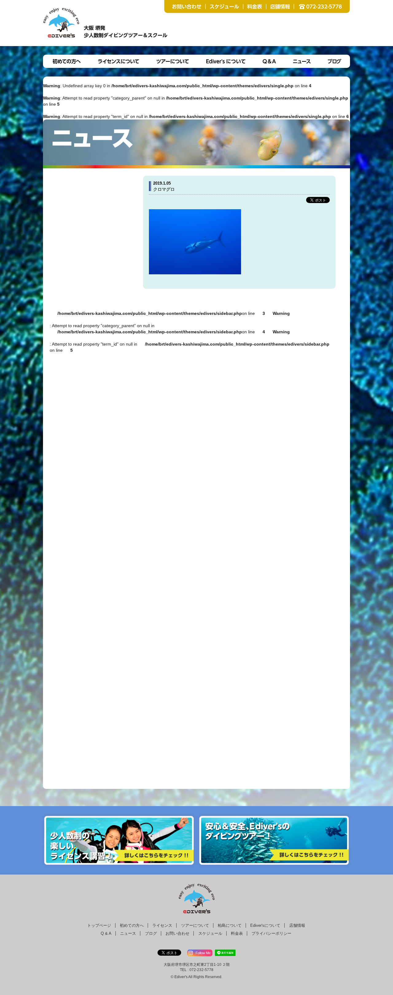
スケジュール (210, 933)
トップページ (99, 925)
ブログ (151, 933)
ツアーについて (195, 925)
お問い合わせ (177, 933)
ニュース (128, 933)
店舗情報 (297, 925)
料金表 (237, 933)
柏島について (230, 925)
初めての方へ (132, 925)
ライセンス (162, 925)
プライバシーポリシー (271, 933)
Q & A (106, 933)
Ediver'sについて (265, 925)
